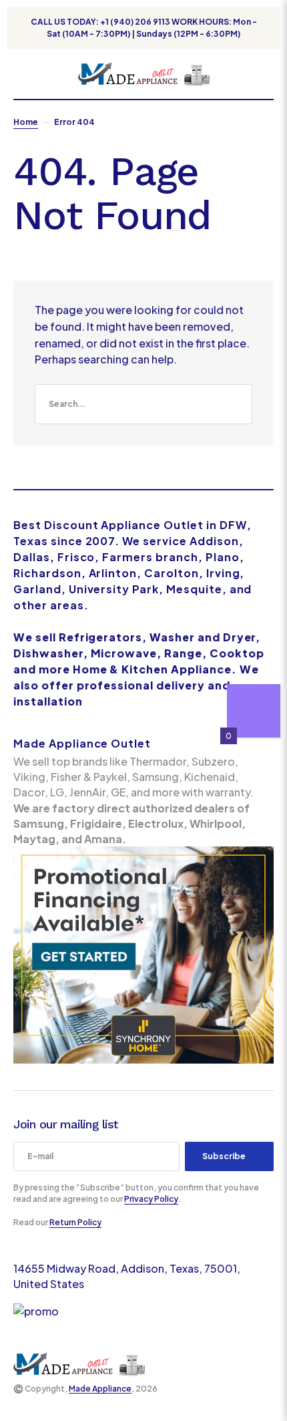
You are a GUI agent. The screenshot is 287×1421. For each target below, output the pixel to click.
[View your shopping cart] (268, 74)
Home (25, 122)
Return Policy (75, 1222)
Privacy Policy (151, 1199)
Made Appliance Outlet (82, 743)
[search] (143, 404)
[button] (19, 74)
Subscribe (224, 1156)
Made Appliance (100, 1389)
